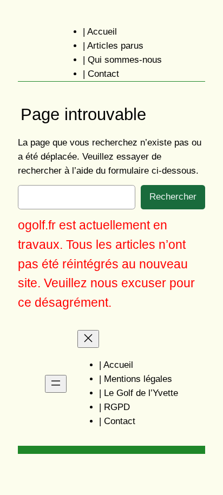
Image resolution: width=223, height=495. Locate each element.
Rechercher (172, 197)
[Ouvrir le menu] (56, 384)
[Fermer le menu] (88, 339)
